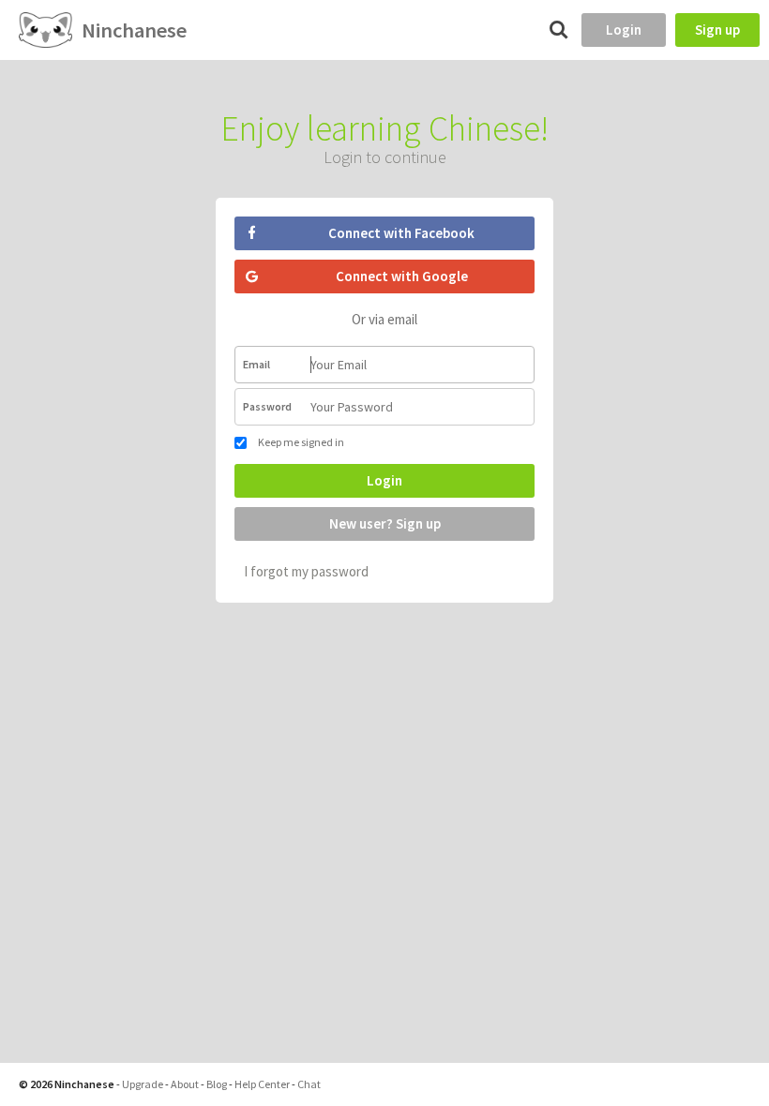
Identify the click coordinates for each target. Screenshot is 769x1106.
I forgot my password (306, 571)
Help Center (262, 1084)
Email (256, 364)
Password (267, 406)
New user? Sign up (385, 523)
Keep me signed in (300, 442)
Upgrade (142, 1084)
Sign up (717, 29)
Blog (216, 1084)
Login (623, 29)
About (185, 1084)
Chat (309, 1084)
